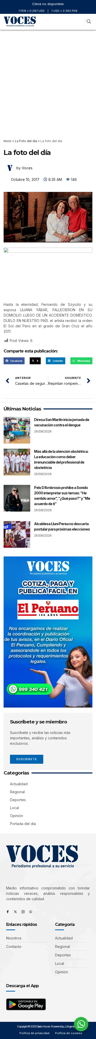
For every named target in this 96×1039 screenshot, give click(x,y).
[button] (79, 22)
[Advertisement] (48, 80)
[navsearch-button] (89, 22)
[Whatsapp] (30, 911)
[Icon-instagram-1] (23, 911)
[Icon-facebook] (7, 911)
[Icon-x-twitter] (15, 911)
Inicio (8, 141)
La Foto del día (26, 141)
